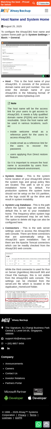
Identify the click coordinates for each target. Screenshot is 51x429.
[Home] (15, 11)
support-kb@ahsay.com (18, 338)
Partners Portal (13, 383)
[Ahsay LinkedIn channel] (8, 348)
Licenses (7, 418)
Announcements (14, 363)
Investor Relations (15, 378)
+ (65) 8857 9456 (14, 343)
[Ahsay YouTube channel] (2, 348)
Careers (9, 368)
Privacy (22, 415)
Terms (33, 415)
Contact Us (11, 373)
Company (7, 356)
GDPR (18, 418)
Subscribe (44, 3)
